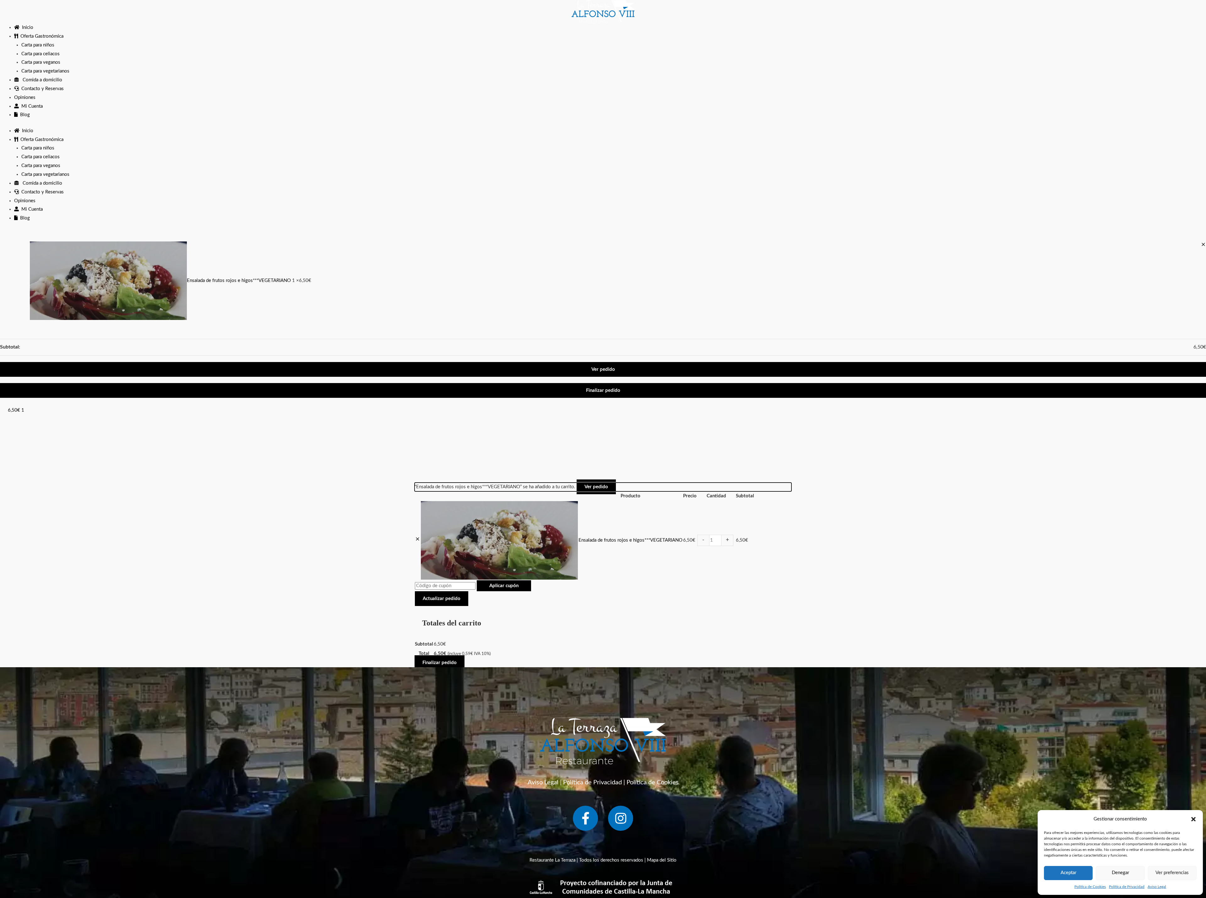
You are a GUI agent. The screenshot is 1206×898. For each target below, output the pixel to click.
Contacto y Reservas (41, 88)
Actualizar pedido (441, 598)
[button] (1193, 819)
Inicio (26, 27)
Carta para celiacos (40, 53)
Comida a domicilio (40, 80)
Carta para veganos (40, 62)
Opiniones (24, 97)
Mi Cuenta (31, 106)
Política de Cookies (1090, 887)
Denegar (1120, 872)
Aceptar (1068, 872)
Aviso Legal (1157, 887)
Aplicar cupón (504, 585)
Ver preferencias (1172, 872)
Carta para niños (37, 45)
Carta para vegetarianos (45, 71)
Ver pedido (603, 369)
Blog (24, 114)
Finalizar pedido (603, 390)
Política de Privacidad (1126, 887)
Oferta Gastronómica (40, 36)
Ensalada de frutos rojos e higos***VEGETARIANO (239, 280)
